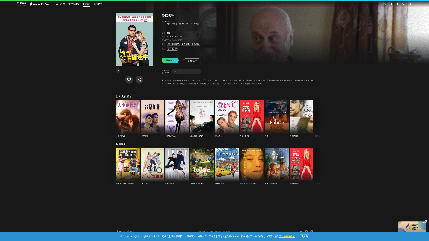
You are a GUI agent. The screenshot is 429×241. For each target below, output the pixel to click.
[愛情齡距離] (252, 118)
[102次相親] (152, 166)
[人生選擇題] (128, 118)
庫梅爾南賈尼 (173, 44)
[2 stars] (181, 71)
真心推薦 (60, 3)
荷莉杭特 (195, 44)
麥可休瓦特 (172, 49)
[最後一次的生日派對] (252, 166)
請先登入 (170, 60)
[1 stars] (176, 71)
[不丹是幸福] (227, 166)
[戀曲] (276, 118)
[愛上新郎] (227, 118)
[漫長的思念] (301, 118)
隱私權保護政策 (287, 236)
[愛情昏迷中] (129, 80)
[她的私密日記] (177, 118)
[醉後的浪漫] (177, 166)
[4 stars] (191, 71)
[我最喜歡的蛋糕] (202, 166)
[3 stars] (186, 71)
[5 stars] (196, 71)
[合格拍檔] (152, 118)
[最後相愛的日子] (276, 166)
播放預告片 (192, 61)
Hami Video (33, 4)
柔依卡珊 (185, 44)
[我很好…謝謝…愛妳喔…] (128, 166)
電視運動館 (74, 3)
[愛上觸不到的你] (202, 118)
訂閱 (385, 4)
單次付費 (98, 3)
